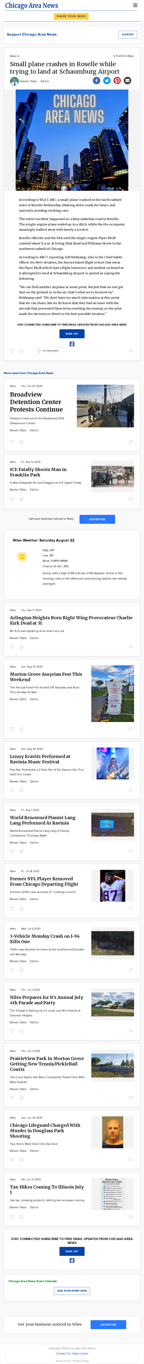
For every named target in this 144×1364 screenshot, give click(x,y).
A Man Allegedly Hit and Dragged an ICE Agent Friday (45, 483)
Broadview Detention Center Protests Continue (36, 402)
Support (128, 34)
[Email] (127, 80)
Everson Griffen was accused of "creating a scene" (43, 892)
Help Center (80, 1353)
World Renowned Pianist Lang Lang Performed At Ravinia (43, 820)
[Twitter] (107, 80)
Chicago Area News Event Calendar (33, 1281)
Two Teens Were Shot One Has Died (34, 1144)
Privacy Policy (81, 1361)
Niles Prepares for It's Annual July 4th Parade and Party (46, 1000)
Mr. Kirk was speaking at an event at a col (37, 631)
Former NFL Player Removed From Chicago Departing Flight (44, 881)
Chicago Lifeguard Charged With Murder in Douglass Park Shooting (45, 1131)
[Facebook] (96, 80)
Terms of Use (64, 1361)
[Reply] (22, 351)
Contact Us (63, 1353)
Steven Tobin (29, 81)
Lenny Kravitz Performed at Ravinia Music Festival (40, 759)
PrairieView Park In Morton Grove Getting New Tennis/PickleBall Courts (47, 1064)
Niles (13, 386)
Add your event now (72, 1290)
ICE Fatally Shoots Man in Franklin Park (38, 472)
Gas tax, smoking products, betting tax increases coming (47, 1200)
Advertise (97, 519)
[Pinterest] (117, 80)
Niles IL (15, 56)
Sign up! (72, 333)
